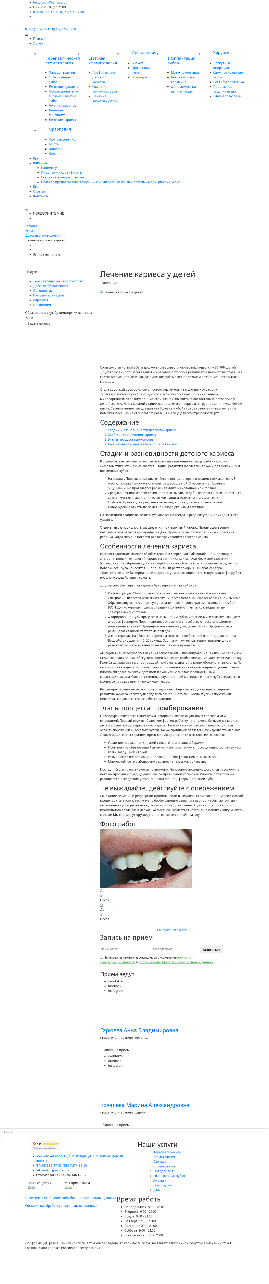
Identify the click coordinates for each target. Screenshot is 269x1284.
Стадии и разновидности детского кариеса (142, 430)
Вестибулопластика (228, 82)
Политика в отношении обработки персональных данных (71, 1198)
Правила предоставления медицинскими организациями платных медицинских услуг (110, 182)
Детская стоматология (103, 60)
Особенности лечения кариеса (132, 435)
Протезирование (62, 139)
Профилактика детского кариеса (103, 77)
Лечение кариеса (62, 120)
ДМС (157, 1190)
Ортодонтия (144, 52)
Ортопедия (60, 129)
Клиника (40, 163)
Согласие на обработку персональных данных (61, 1205)
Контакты (41, 196)
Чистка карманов (62, 105)
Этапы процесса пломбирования (133, 439)
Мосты (54, 144)
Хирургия (222, 52)
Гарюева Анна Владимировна (139, 1030)
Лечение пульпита (64, 86)
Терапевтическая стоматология (63, 60)
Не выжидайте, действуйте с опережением (142, 444)
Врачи (38, 158)
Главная (39, 38)
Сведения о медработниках (62, 177)
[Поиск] (1, 1139)
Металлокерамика (185, 72)
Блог (36, 186)
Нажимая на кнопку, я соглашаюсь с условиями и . (157, 959)
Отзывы (39, 191)
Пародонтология (62, 72)
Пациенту (49, 168)
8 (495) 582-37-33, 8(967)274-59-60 (61, 1165)
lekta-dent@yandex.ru (52, 1170)
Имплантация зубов (182, 60)
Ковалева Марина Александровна (144, 1105)
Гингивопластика (227, 96)
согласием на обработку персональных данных (176, 962)
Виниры (55, 149)
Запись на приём (116, 1050)
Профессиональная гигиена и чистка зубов (64, 96)
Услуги (38, 43)
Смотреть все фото (172, 930)
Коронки (56, 153)
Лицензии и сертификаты (62, 172)
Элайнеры (140, 77)
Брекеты (138, 63)
